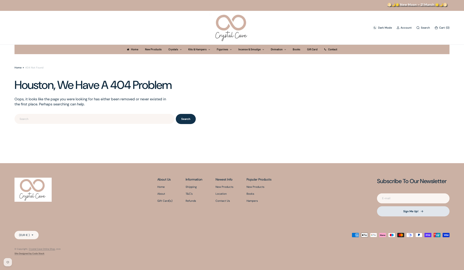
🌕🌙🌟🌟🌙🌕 (414, 5)
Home (18, 67)
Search (185, 119)
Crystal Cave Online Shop (42, 249)
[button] (404, 28)
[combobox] (94, 119)
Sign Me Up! (411, 211)
